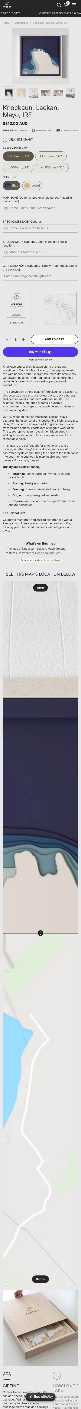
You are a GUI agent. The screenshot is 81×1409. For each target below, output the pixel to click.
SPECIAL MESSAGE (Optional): (23, 221)
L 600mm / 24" (18, 166)
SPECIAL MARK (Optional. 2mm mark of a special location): (35, 243)
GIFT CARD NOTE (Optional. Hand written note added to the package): (40, 267)
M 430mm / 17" (51, 154)
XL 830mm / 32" (52, 166)
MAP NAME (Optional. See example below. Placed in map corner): (37, 199)
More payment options (40, 359)
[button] (59, 4)
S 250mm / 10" (18, 154)
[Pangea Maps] (7, 5)
